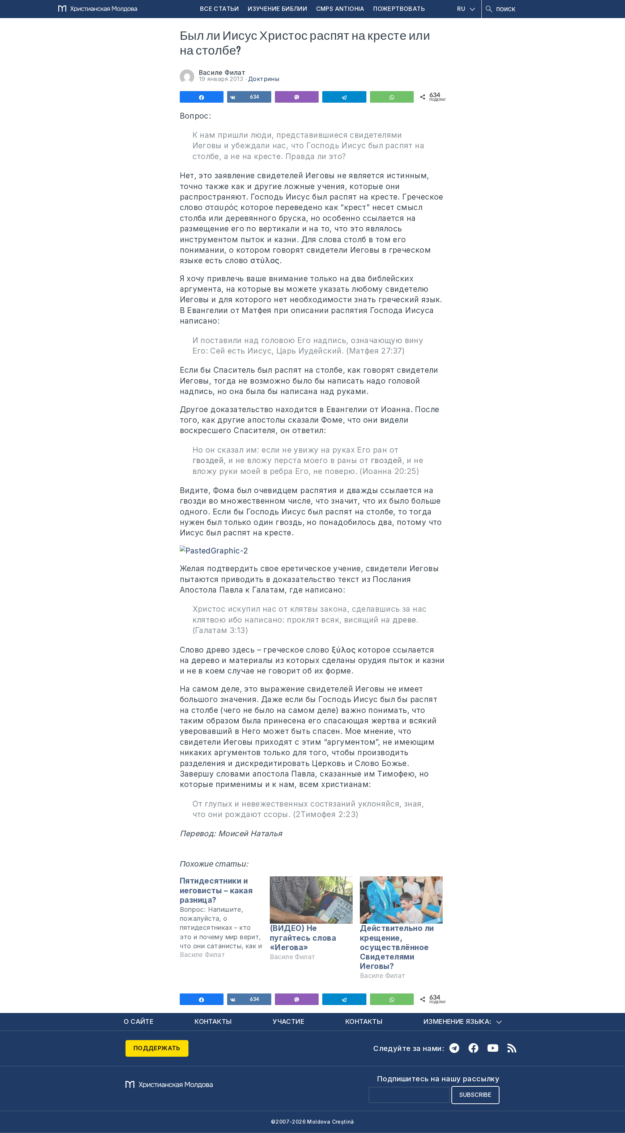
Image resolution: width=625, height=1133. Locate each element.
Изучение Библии (277, 8)
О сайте (139, 1021)
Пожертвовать (399, 8)
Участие (288, 1021)
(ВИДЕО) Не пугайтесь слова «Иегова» (303, 938)
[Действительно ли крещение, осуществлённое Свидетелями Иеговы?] (401, 900)
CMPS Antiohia (340, 8)
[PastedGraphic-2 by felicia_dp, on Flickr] (313, 551)
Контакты (213, 1021)
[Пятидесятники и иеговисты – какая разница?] (225, 921)
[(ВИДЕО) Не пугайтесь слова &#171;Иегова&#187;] (311, 900)
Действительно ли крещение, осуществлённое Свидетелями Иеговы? (397, 947)
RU (461, 8)
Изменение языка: (457, 1021)
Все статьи (219, 8)
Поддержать (156, 1048)
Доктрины (263, 78)
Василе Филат (222, 72)
